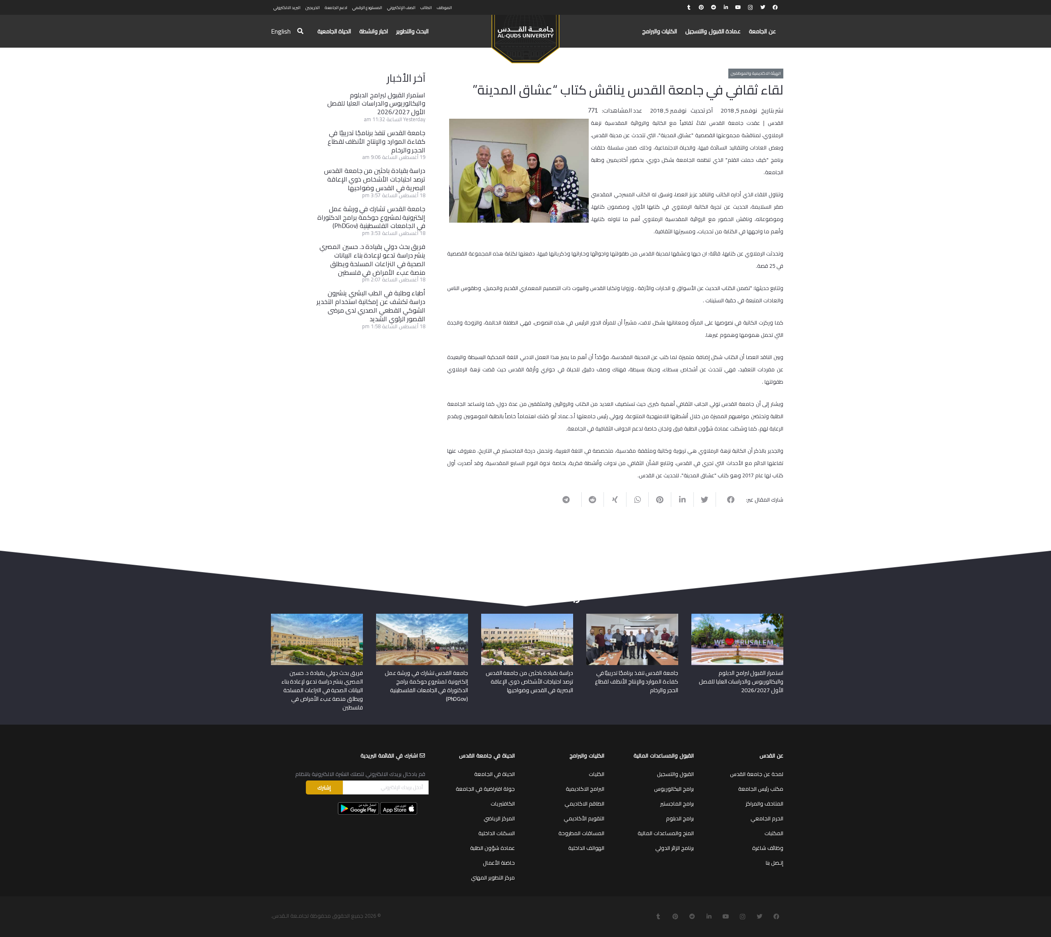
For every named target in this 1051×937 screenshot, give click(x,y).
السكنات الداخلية (496, 833)
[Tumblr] (689, 7)
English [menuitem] (281, 31)
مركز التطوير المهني (493, 877)
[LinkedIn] (726, 7)
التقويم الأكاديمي (584, 818)
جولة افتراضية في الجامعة (485, 789)
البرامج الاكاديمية (585, 789)
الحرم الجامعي (766, 818)
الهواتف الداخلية (586, 848)
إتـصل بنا (774, 863)
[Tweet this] (704, 499)
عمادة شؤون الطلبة (492, 848)
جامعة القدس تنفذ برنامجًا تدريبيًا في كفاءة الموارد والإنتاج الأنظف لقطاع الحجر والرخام (377, 141)
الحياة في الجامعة (494, 774)
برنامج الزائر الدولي (674, 848)
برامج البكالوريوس (674, 789)
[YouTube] (738, 7)
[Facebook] (775, 7)
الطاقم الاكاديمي (584, 803)
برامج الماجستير (677, 803)
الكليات (596, 774)
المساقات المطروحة (581, 833)
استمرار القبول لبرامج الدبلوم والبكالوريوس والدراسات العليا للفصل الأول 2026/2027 (376, 103)
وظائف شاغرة (767, 848)
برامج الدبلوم (680, 818)
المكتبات (773, 833)
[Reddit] (713, 7)
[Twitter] (763, 7)
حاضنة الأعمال (499, 863)
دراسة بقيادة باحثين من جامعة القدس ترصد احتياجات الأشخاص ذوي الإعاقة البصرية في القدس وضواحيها (374, 179)
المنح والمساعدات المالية (666, 833)
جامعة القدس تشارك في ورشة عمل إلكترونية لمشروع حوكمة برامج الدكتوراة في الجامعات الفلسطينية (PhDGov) (371, 217)
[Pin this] (659, 499)
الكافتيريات (503, 803)
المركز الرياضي (499, 818)
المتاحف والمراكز (764, 803)
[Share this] (727, 499)
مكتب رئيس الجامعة (760, 789)
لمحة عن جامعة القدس (756, 774)
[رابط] (525, 35)
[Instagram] (750, 7)
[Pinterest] (701, 7)
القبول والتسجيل (675, 774)
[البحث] (300, 31)
